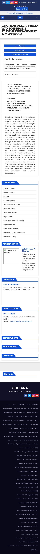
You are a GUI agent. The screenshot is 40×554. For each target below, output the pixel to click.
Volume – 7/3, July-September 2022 (27, 459)
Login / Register (21, 9)
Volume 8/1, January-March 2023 (28, 542)
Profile (36, 428)
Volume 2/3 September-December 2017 (26, 467)
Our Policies (23, 424)
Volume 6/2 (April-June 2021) (29, 522)
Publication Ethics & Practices (14, 233)
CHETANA (20, 388)
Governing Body (9, 200)
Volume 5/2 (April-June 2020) (29, 506)
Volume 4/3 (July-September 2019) (27, 495)
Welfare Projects (33, 546)
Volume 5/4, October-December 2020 (27, 514)
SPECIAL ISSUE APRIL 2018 (30, 440)
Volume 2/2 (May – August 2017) (28, 463)
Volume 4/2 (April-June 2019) (29, 491)
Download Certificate (20, 54)
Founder (6, 196)
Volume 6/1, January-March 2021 (28, 518)
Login (36, 420)
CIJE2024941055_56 (13, 74)
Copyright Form (7, 412)
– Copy (14, 404)
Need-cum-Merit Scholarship (13, 221)
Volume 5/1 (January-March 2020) (28, 502)
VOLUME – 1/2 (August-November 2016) (26, 452)
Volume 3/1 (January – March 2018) (27, 471)
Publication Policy (9, 237)
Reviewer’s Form (33, 436)
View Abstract (20, 46)
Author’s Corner (9, 188)
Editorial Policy (8, 192)
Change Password (26, 408)
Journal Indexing (9, 209)
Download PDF (20, 50)
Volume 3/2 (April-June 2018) (29, 475)
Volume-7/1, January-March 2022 (17, 546)
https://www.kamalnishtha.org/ (21, 321)
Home (7, 404)
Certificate (17, 408)
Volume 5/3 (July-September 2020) (27, 510)
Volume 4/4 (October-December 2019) (27, 499)
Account (28, 404)
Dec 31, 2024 (19, 59)
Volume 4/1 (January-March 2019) (28, 487)
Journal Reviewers (10, 213)
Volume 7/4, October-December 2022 (27, 538)
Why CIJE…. (34, 549)
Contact (35, 408)
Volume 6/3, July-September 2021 (28, 526)
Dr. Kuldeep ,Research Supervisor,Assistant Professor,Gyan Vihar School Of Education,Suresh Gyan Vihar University (20, 67)
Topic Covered (20, 444)
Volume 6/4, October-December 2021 (27, 530)
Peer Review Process (11, 229)
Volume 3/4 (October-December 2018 (27, 483)
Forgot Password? (32, 412)
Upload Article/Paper (32, 444)
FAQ (24, 412)
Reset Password (22, 436)
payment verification (13, 428)
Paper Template (9, 225)
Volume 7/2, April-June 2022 (29, 534)
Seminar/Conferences (14, 440)
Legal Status (7, 217)
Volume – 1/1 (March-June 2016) (28, 448)
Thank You (11, 444)
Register (13, 436)
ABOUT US (21, 404)
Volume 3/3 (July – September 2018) (27, 479)
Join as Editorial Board (11, 204)
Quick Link (7, 436)
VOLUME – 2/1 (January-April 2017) (27, 455)
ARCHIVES (35, 404)
